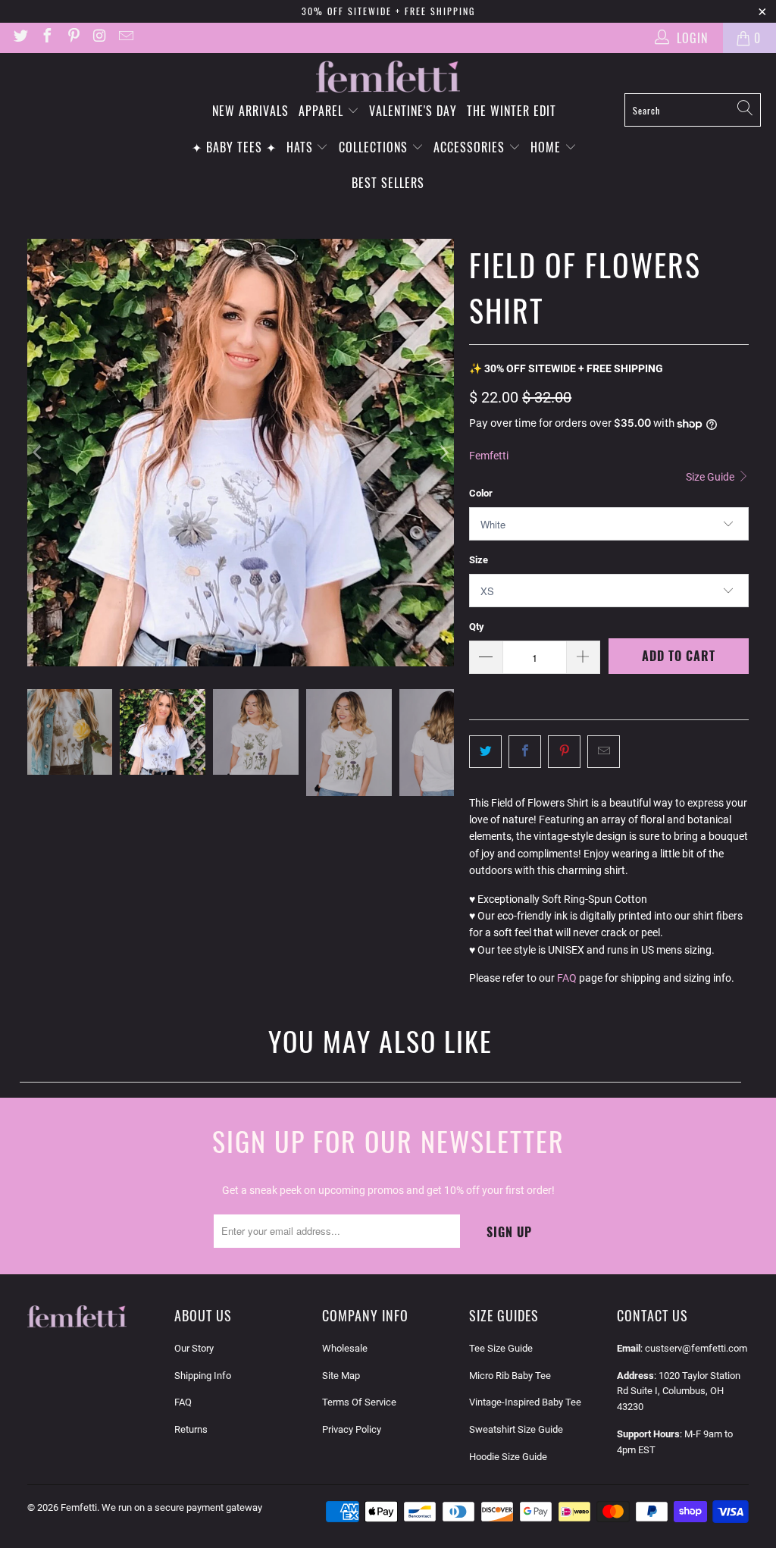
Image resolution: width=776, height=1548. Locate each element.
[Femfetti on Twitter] (19, 37)
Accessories (470, 147)
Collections (375, 147)
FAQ (567, 978)
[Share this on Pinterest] (564, 751)
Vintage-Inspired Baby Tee (525, 1402)
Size (478, 560)
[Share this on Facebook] (524, 751)
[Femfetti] (388, 77)
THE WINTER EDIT (511, 111)
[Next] (442, 452)
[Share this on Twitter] (485, 751)
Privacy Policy (351, 1429)
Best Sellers (388, 183)
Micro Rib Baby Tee (510, 1375)
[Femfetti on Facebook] (46, 37)
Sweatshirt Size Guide (516, 1429)
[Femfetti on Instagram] (99, 37)
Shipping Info (202, 1375)
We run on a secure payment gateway (182, 1507)
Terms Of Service (359, 1402)
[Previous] (39, 452)
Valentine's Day (413, 111)
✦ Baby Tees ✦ (234, 147)
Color (481, 493)
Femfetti (488, 456)
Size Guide (711, 477)
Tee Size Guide (501, 1348)
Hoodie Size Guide (508, 1456)
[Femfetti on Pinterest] (72, 37)
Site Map (341, 1375)
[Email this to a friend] (603, 751)
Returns (191, 1429)
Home (547, 147)
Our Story (194, 1348)
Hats (301, 147)
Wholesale (345, 1348)
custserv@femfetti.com (696, 1348)
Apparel (323, 111)
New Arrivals (250, 111)
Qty (476, 626)
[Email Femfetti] (125, 37)
